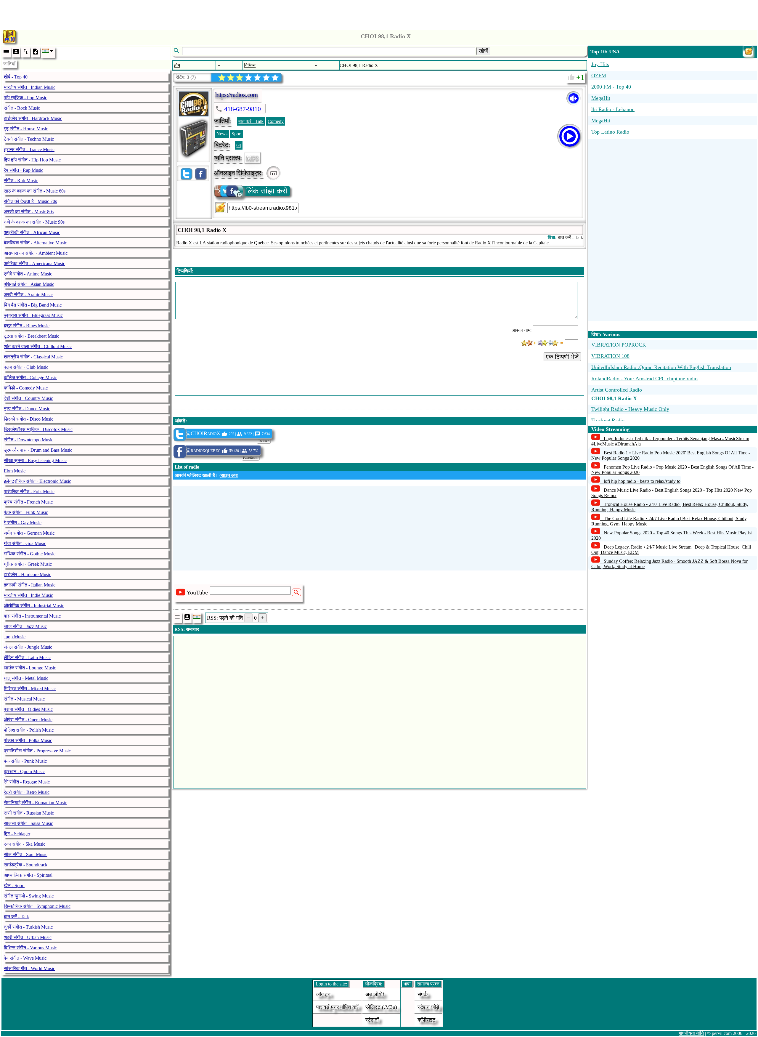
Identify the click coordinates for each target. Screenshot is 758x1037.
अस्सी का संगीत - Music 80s (29, 211)
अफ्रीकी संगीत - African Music (32, 232)
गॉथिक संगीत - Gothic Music (29, 553)
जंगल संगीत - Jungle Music (28, 647)
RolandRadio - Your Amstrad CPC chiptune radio (644, 379)
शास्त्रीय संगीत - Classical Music (33, 356)
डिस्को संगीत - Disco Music (28, 418)
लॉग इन (323, 994)
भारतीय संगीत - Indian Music (29, 87)
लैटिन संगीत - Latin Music (27, 657)
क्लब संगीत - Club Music (26, 367)
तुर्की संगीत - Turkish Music (28, 926)
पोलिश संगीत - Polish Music (29, 730)
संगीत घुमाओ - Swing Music (29, 895)
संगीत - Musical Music (24, 698)
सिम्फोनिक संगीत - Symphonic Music (37, 906)
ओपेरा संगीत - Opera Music (28, 719)
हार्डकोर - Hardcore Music (27, 574)
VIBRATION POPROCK (618, 345)
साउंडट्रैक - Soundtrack (25, 864)
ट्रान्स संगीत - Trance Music (29, 149)
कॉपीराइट (426, 1020)
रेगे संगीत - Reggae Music (27, 781)
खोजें (483, 51)
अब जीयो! (374, 994)
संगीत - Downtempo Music (28, 439)
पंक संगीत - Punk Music (25, 761)
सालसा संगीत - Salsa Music (28, 823)
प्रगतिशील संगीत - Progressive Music (37, 750)
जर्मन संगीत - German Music (29, 533)
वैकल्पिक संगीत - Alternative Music (35, 242)
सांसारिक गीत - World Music (29, 968)
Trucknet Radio (607, 420)
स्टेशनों (372, 1020)
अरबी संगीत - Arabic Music (28, 294)
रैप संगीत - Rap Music (23, 170)
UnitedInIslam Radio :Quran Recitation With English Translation (661, 367)
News (221, 133)
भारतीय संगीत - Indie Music (28, 595)
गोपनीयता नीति (691, 1033)
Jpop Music (14, 636)
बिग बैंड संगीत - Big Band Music (33, 304)
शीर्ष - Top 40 (16, 76)
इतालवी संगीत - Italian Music (29, 584)
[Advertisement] (379, 13)
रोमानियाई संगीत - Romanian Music (35, 802)
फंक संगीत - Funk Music (26, 512)
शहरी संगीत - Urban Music (28, 937)
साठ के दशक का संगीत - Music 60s (34, 190)
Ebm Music (14, 470)
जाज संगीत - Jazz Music (25, 626)
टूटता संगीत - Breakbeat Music (31, 336)
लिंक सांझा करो (266, 191)
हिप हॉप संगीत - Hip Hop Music (32, 159)
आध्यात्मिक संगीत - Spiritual (28, 875)
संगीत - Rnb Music (21, 180)
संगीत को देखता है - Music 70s (30, 201)
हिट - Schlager (17, 833)
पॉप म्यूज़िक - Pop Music (25, 97)
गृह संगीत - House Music (26, 128)
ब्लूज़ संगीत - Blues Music (26, 325)
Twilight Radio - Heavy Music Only (630, 409)
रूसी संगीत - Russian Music (29, 812)
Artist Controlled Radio (616, 390)
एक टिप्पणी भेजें (562, 356)
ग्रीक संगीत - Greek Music (28, 564)
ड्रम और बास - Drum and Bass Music (38, 450)
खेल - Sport (14, 885)
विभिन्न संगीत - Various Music (30, 947)
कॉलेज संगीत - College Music (30, 377)
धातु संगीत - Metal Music (26, 678)
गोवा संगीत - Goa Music (25, 543)
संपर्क (422, 994)
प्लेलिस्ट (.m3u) (381, 1007)
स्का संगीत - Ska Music (24, 844)
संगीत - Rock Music (22, 107)
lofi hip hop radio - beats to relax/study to (642, 481)
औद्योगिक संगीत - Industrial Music (34, 605)
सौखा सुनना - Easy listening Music (35, 460)
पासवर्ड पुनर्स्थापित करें (337, 1007)
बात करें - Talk (16, 916)
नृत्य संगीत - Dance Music (27, 408)
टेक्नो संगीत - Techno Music (29, 139)
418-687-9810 (242, 109)
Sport (237, 133)
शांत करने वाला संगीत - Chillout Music (38, 346)
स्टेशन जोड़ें (428, 1007)
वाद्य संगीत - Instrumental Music (32, 615)
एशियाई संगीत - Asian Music (29, 284)
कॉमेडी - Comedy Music (26, 387)
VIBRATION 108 (610, 356)
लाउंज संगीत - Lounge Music (30, 667)
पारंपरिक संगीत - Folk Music (29, 491)
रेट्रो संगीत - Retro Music (26, 792)
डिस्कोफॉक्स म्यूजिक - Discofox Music (38, 429)
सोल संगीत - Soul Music (25, 854)
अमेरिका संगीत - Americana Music (34, 263)
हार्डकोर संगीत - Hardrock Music (33, 118)
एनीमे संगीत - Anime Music (28, 273)
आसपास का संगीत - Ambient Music (36, 253)
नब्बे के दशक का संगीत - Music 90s (34, 222)
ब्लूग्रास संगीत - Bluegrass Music (33, 315)
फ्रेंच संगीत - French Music (28, 501)
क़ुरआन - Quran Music (24, 771)
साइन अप (229, 475)
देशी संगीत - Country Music (28, 398)
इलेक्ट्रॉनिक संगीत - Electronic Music (37, 481)
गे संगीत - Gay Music (22, 522)
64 (238, 145)
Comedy (276, 121)
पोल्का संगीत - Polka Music (28, 740)
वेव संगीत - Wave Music (25, 958)
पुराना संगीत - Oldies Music (28, 709)
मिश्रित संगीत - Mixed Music (30, 688)
